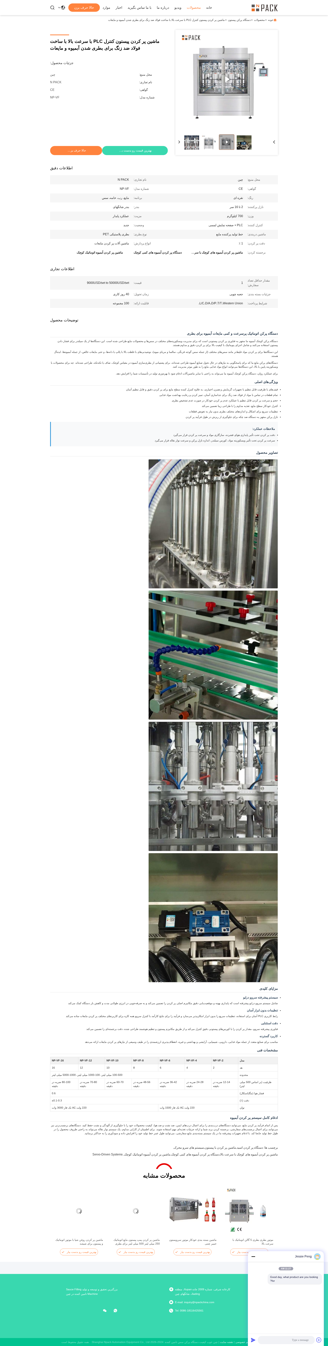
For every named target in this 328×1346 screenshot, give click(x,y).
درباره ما (163, 7)
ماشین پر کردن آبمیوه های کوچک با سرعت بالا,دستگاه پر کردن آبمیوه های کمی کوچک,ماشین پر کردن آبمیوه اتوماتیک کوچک (201, 1154)
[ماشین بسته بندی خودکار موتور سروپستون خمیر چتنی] (192, 1211)
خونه (270, 19)
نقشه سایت (226, 1342)
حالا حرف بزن (84, 7)
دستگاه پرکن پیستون (239, 19)
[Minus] (253, 1256)
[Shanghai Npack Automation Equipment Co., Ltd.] (264, 7)
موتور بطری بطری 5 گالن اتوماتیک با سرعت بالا (253, 1241)
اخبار (119, 7)
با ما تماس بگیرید (139, 7)
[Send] (253, 1340)
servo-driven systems (107, 1154)
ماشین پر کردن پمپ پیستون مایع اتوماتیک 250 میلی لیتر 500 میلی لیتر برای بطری (137, 1241)
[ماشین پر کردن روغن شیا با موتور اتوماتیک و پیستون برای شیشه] (79, 1211)
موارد (106, 7)
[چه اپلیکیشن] (118, 1310)
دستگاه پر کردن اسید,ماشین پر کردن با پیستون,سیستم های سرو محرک (218, 1147)
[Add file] (319, 1340)
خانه (209, 7)
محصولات (194, 7)
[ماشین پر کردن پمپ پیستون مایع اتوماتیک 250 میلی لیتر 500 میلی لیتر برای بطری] (135, 1211)
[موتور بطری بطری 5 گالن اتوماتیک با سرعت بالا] (249, 1211)
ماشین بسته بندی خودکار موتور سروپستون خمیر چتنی (193, 1241)
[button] (268, 1217)
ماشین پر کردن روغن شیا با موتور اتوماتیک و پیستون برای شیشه (79, 1241)
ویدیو (177, 7)
